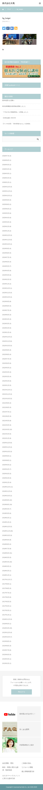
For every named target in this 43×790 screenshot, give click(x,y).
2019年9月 (5, 500)
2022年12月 (6, 337)
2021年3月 (5, 429)
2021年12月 (6, 390)
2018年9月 (5, 540)
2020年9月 (5, 456)
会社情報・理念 (8, 763)
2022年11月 (6, 341)
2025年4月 (5, 217)
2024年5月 (5, 266)
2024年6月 (5, 262)
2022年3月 (5, 376)
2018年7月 (5, 548)
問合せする (21, 692)
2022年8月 (5, 354)
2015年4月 (5, 659)
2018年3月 (5, 566)
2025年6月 (5, 209)
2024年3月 (5, 275)
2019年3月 (5, 513)
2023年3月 (5, 323)
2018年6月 (5, 553)
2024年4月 (5, 270)
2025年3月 (5, 222)
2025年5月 (5, 213)
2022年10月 (6, 345)
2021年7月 (5, 412)
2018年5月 (5, 557)
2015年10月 (6, 637)
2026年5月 (5, 165)
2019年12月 (6, 487)
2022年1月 (5, 385)
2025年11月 (6, 191)
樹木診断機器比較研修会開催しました (14, 106)
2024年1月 (5, 284)
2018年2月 (5, 571)
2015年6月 (5, 654)
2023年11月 (6, 292)
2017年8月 (5, 588)
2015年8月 (5, 646)
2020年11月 (6, 447)
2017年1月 (5, 615)
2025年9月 (5, 200)
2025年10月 (6, 195)
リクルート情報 (27, 767)
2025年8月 (5, 204)
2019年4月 (5, 509)
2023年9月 (5, 301)
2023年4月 (5, 319)
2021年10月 (6, 398)
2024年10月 (6, 244)
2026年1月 (5, 182)
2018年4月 (5, 562)
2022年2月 (5, 381)
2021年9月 (5, 403)
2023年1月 (5, 332)
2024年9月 (5, 248)
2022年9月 (5, 350)
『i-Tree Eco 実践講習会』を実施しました (15, 112)
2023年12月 (6, 288)
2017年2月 (5, 610)
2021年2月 (5, 434)
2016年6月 (5, 623)
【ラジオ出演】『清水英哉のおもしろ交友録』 (16, 124)
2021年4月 (5, 425)
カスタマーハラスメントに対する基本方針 (11, 777)
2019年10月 (6, 496)
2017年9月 (5, 584)
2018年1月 (5, 575)
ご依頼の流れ (26, 763)
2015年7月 (5, 650)
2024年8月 (5, 253)
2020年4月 (5, 469)
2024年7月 (5, 257)
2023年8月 (5, 306)
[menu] (40, 3)
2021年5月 (5, 420)
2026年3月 (5, 173)
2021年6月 (5, 416)
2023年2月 (5, 328)
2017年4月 (5, 606)
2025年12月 (6, 187)
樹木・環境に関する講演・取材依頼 (10, 768)
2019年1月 (5, 522)
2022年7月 (5, 359)
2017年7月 (5, 593)
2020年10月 (6, 451)
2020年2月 (5, 478)
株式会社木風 (9, 3)
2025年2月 (5, 226)
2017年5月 (5, 601)
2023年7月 (5, 310)
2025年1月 (5, 231)
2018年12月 (6, 526)
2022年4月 (5, 372)
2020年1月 (5, 482)
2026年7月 (5, 156)
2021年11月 (6, 394)
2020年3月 (5, 473)
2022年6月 (5, 363)
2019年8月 (5, 504)
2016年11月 (6, 619)
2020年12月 (6, 443)
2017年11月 (6, 579)
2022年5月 (5, 368)
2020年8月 (5, 460)
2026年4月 (5, 169)
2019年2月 (5, 518)
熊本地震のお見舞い (8, 100)
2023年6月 (5, 315)
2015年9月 (5, 641)
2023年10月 (6, 297)
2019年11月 (6, 491)
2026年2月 (5, 178)
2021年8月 (5, 407)
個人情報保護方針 (28, 771)
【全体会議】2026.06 (9, 118)
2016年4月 (5, 628)
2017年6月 (5, 597)
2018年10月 (6, 535)
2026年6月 (5, 160)
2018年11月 (6, 531)
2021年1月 (5, 438)
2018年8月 (5, 544)
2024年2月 (5, 279)
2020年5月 (5, 465)
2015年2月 (5, 663)
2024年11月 (6, 240)
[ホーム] (3, 9)
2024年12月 (6, 235)
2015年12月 (6, 632)
